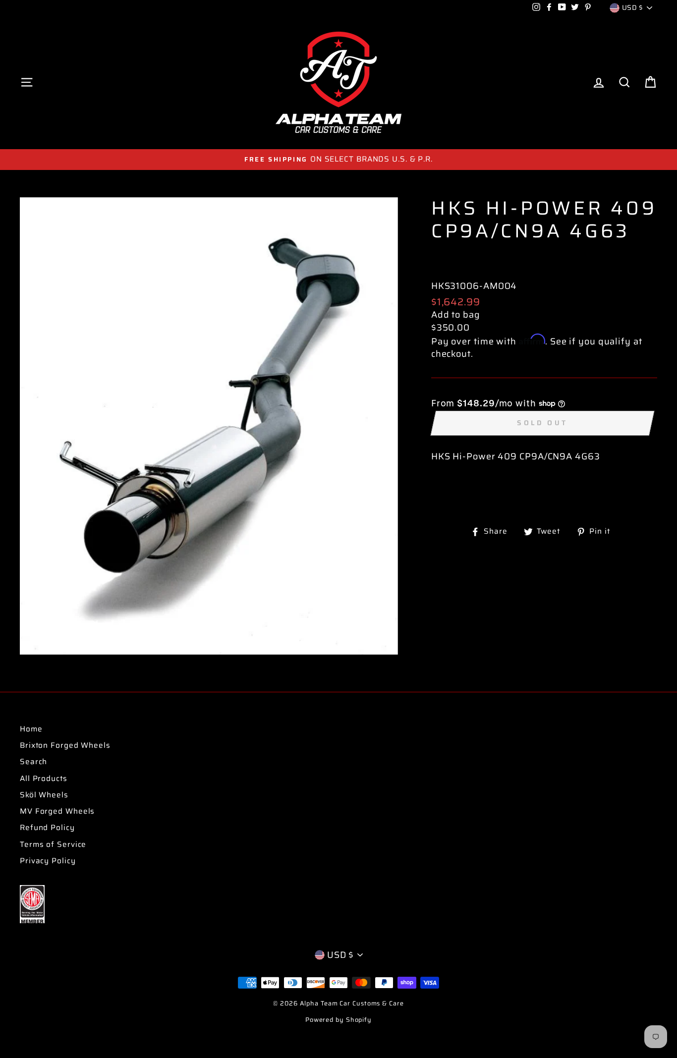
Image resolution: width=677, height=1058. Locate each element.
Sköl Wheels (44, 795)
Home (31, 729)
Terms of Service (53, 844)
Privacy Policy (48, 861)
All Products (43, 778)
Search (33, 762)
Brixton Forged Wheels (65, 745)
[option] (338, 159)
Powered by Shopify (338, 1020)
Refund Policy (47, 828)
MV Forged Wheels (57, 811)
